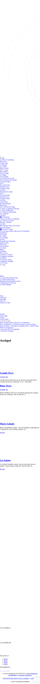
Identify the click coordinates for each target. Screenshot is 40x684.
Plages (2, 633)
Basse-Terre (5, 386)
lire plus (2, 432)
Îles (7, 377)
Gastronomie (4, 638)
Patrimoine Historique (6, 634)
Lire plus (2, 369)
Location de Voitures (6, 652)
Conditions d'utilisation (25, 675)
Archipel (2, 377)
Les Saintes (5, 460)
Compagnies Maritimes (7, 651)
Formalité (3, 646)
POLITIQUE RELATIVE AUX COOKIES (16, 678)
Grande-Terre (6, 373)
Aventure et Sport (5, 639)
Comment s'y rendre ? (6, 647)
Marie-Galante (7, 423)
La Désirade (4, 346)
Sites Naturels (4, 636)
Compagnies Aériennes (7, 649)
